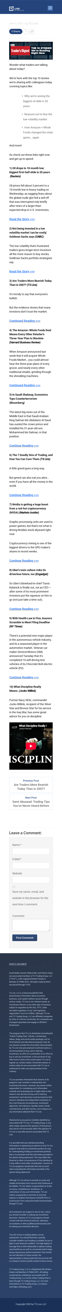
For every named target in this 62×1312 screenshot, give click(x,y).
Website (17, 873)
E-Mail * (17, 859)
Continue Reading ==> (24, 445)
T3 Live (33, 23)
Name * (17, 844)
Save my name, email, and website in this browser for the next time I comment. (30, 898)
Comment (18, 915)
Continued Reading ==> (24, 321)
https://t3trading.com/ (22, 1287)
